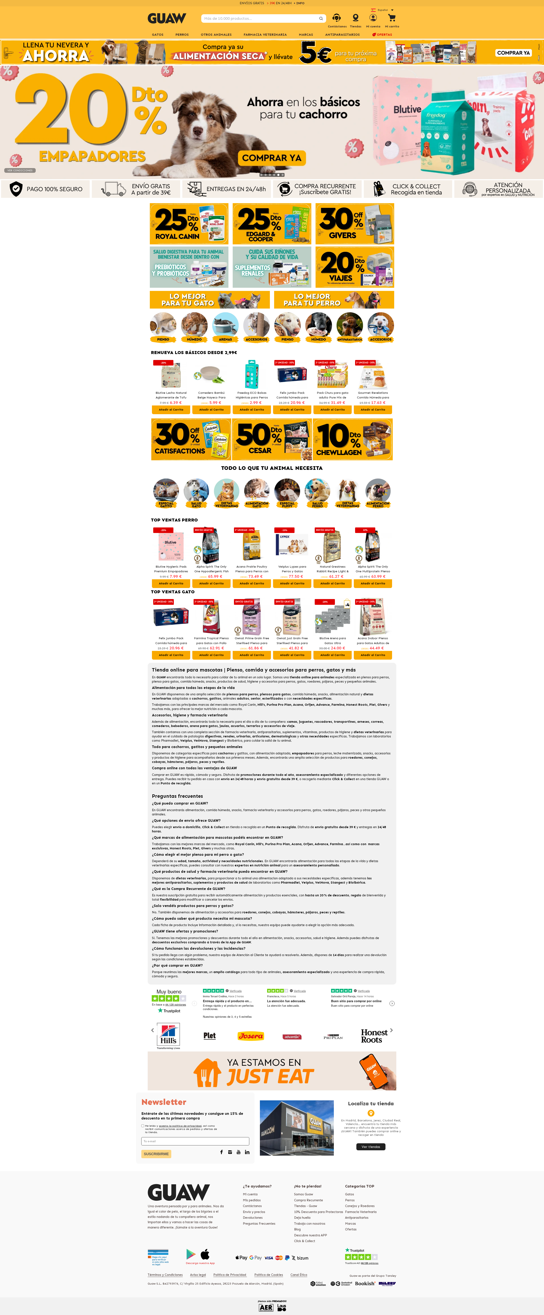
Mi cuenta (250, 1194)
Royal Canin (247, 705)
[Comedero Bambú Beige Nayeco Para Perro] (171, 375)
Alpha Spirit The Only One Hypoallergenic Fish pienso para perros (211, 569)
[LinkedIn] (247, 1152)
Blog (297, 1229)
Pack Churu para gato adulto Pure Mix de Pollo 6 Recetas (292, 395)
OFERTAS (384, 35)
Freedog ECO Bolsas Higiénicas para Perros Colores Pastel (211, 395)
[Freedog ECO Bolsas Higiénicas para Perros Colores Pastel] (211, 375)
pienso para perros (375, 677)
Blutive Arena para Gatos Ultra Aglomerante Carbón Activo (333, 641)
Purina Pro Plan (279, 705)
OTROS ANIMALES (216, 35)
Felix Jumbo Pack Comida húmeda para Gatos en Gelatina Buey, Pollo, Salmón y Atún (252, 395)
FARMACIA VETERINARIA (265, 35)
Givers (382, 705)
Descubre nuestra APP (310, 1235)
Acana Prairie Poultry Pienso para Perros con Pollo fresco (251, 569)
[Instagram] (230, 1152)
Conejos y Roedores (360, 1206)
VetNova (201, 741)
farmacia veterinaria (240, 732)
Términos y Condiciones (165, 1275)
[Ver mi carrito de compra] (392, 18)
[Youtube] (239, 1152)
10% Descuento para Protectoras (318, 1212)
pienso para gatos (165, 681)
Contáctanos (252, 1206)
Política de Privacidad (230, 1275)
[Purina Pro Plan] (333, 1036)
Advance (323, 705)
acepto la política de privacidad (180, 1125)
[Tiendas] (356, 22)
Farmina (338, 705)
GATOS (157, 35)
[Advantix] (292, 1036)
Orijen (309, 705)
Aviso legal (198, 1275)
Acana (298, 705)
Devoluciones (253, 1218)
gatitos (242, 753)
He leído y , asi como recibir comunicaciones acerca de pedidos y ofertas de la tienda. (181, 1129)
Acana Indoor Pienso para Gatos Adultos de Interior (373, 641)
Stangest (216, 741)
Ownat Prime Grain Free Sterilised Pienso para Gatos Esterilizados (252, 641)
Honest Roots (357, 705)
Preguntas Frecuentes (259, 1224)
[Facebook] (222, 1152)
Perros (350, 1200)
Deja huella (302, 1218)
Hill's (261, 705)
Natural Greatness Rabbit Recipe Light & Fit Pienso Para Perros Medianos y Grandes (333, 569)
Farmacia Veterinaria (361, 1212)
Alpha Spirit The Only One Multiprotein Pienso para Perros (373, 569)
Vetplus (186, 741)
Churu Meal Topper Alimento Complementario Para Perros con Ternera (373, 395)
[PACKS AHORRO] (272, 52)
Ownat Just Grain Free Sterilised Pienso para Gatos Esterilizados (292, 641)
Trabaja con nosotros (309, 1224)
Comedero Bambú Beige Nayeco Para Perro (171, 395)
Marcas (306, 35)
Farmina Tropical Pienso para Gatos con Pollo (211, 640)
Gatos (349, 1194)
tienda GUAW (376, 779)
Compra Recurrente (308, 1200)
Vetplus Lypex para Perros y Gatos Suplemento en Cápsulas (292, 569)
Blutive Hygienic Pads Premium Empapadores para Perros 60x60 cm (171, 569)
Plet (372, 705)
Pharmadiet (169, 741)
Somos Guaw (303, 1194)
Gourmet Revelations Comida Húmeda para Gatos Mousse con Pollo (333, 395)
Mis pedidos (252, 1200)
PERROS (182, 35)
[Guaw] (167, 18)
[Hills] (168, 1036)
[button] (156, 386)
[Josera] (251, 1036)
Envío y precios (254, 1212)
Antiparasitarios (356, 1218)
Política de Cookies (268, 1275)
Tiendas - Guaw (305, 1206)
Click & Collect (304, 1241)
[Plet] (209, 1036)
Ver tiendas (371, 1147)
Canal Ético (298, 1275)
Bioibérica (234, 741)
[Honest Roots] (374, 1036)
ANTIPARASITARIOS (342, 35)
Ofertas (351, 1229)
